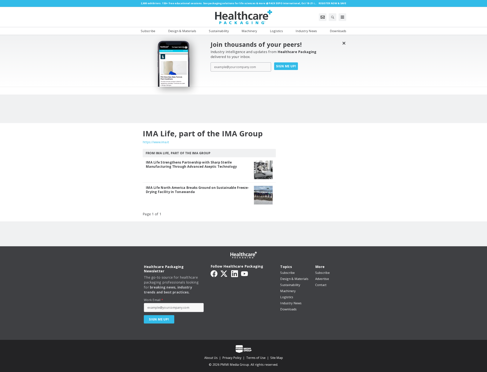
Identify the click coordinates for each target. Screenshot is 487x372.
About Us (211, 358)
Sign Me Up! (286, 66)
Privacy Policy (231, 358)
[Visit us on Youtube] (244, 273)
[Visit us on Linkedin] (234, 273)
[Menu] (342, 17)
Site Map (276, 358)
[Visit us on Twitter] (224, 273)
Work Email (153, 299)
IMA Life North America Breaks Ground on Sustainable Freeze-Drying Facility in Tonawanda (197, 190)
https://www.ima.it (156, 142)
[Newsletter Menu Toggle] (322, 17)
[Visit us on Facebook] (214, 273)
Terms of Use (256, 358)
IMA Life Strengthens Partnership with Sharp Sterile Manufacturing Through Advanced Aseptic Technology (191, 164)
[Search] (332, 17)
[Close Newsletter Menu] (343, 43)
